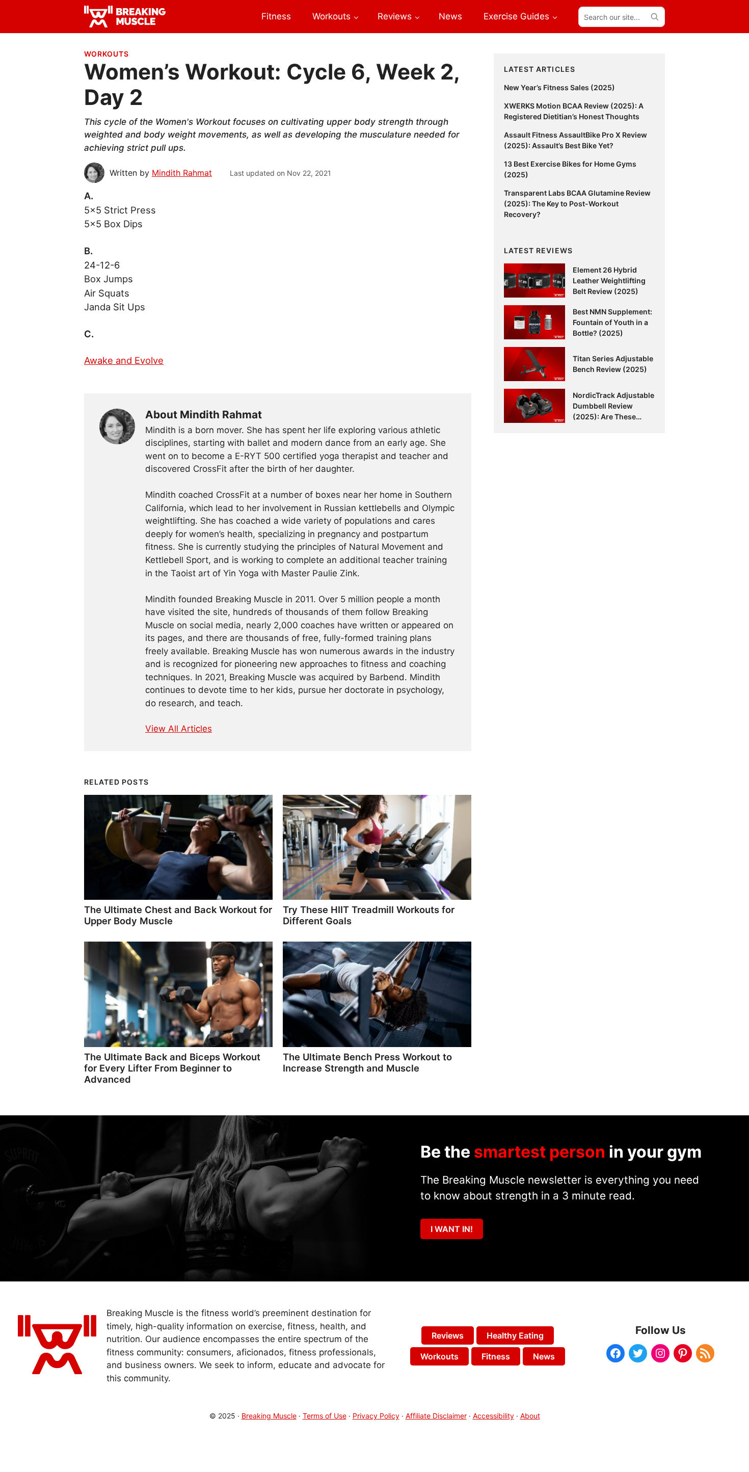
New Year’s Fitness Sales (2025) (559, 87)
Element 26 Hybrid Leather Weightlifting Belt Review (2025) (609, 280)
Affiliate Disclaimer (436, 1415)
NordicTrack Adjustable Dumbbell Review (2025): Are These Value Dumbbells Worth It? (613, 416)
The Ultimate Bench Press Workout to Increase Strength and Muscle (367, 1062)
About (530, 1415)
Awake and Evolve (124, 360)
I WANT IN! (452, 1229)
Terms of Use (324, 1415)
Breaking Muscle (269, 1415)
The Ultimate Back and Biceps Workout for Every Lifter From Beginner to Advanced (172, 1068)
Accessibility (493, 1415)
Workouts (106, 53)
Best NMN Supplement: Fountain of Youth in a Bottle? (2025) (612, 322)
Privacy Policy (376, 1415)
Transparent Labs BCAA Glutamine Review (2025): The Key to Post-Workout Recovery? (577, 204)
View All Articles (178, 729)
